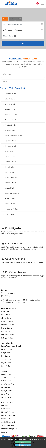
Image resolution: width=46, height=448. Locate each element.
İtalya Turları (5, 394)
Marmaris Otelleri (7, 325)
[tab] (5, 19)
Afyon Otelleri (10, 130)
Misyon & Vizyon (7, 412)
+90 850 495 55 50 (9, 293)
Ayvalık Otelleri (10, 141)
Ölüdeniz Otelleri (11, 209)
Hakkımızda (5, 409)
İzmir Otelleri (10, 151)
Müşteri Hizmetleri (8, 415)
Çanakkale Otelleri (12, 193)
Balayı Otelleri (6, 353)
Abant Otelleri (10, 94)
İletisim (4, 432)
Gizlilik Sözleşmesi (23, 445)
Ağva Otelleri (10, 157)
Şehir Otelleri (6, 366)
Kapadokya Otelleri (12, 177)
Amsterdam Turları (8, 387)
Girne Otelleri (10, 198)
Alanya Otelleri (6, 318)
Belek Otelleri (6, 311)
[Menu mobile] (42, 3)
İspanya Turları (6, 391)
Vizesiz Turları (6, 397)
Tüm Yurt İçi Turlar (8, 377)
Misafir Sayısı (9, 36)
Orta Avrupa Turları (8, 384)
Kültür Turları (6, 374)
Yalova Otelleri (10, 214)
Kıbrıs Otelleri (10, 204)
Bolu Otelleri (10, 167)
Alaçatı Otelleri (10, 99)
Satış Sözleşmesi (7, 425)
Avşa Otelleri (10, 104)
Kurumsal (4, 406)
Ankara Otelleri (10, 162)
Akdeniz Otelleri (7, 349)
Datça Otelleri (10, 146)
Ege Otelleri (9, 172)
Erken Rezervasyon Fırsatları (11, 346)
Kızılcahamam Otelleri (13, 136)
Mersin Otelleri (10, 183)
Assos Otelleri (10, 188)
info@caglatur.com (10, 296)
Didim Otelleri (6, 331)
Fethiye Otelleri (7, 338)
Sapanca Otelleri (11, 120)
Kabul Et (23, 442)
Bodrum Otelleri (7, 321)
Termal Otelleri (6, 359)
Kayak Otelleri (6, 363)
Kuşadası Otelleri (7, 335)
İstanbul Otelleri (11, 115)
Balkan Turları (6, 381)
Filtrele (9, 75)
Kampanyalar (6, 419)
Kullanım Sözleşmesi (9, 429)
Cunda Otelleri (10, 109)
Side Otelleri (5, 315)
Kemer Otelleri (6, 328)
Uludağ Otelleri (10, 125)
